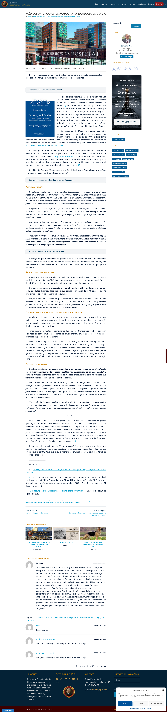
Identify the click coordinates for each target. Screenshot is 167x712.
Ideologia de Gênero (47, 501)
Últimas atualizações (62, 68)
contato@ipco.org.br (100, 689)
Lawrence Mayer (71, 501)
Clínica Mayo (57, 145)
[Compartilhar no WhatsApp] (130, 69)
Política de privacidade (145, 708)
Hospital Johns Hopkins (64, 156)
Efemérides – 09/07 (66, 542)
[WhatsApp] (57, 683)
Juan (38, 625)
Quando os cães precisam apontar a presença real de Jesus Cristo (93, 544)
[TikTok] (77, 679)
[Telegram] (65, 679)
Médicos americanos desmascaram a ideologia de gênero (63, 16)
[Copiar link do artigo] (136, 69)
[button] (163, 690)
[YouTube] (73, 679)
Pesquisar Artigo (117, 23)
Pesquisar (136, 26)
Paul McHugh (80, 501)
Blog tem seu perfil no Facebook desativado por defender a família (38, 544)
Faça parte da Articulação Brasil (126, 122)
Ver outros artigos (126, 57)
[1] (65, 105)
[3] (75, 441)
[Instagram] (61, 679)
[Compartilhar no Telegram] (125, 69)
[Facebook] (57, 679)
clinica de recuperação (45, 639)
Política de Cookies (134, 708)
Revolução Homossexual (41, 502)
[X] (69, 679)
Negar (141, 703)
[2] (79, 165)
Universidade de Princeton (37, 145)
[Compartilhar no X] (119, 69)
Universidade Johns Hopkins (71, 502)
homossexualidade (34, 501)
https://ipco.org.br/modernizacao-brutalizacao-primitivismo (58, 491)
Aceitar (125, 703)
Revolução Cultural (91, 501)
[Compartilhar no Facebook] (114, 69)
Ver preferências (156, 703)
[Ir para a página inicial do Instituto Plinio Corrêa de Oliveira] (69, 691)
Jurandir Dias (31, 68)
